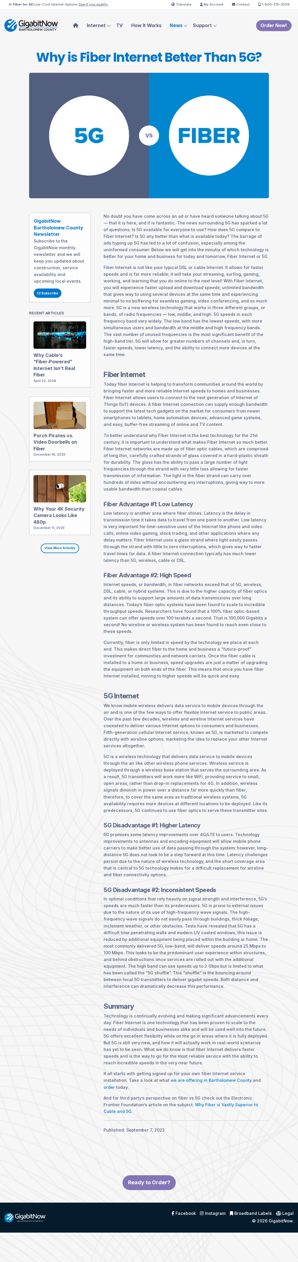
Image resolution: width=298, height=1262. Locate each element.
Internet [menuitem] (96, 25)
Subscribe (49, 293)
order (109, 1087)
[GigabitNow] (24, 1217)
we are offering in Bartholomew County (211, 1080)
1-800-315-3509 (275, 4)
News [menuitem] (176, 25)
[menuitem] (76, 25)
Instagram (215, 1213)
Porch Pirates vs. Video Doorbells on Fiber (55, 442)
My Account (213, 4)
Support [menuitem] (202, 25)
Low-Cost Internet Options (61, 4)
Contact (242, 4)
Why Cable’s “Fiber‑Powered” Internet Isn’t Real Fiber (54, 365)
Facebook (185, 1213)
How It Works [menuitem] (146, 25)
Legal (287, 1213)
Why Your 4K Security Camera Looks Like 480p (59, 515)
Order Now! (273, 25)
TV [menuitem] (119, 25)
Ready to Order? (149, 1182)
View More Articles (60, 548)
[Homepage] (31, 25)
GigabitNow (280, 1220)
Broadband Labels (252, 1213)
